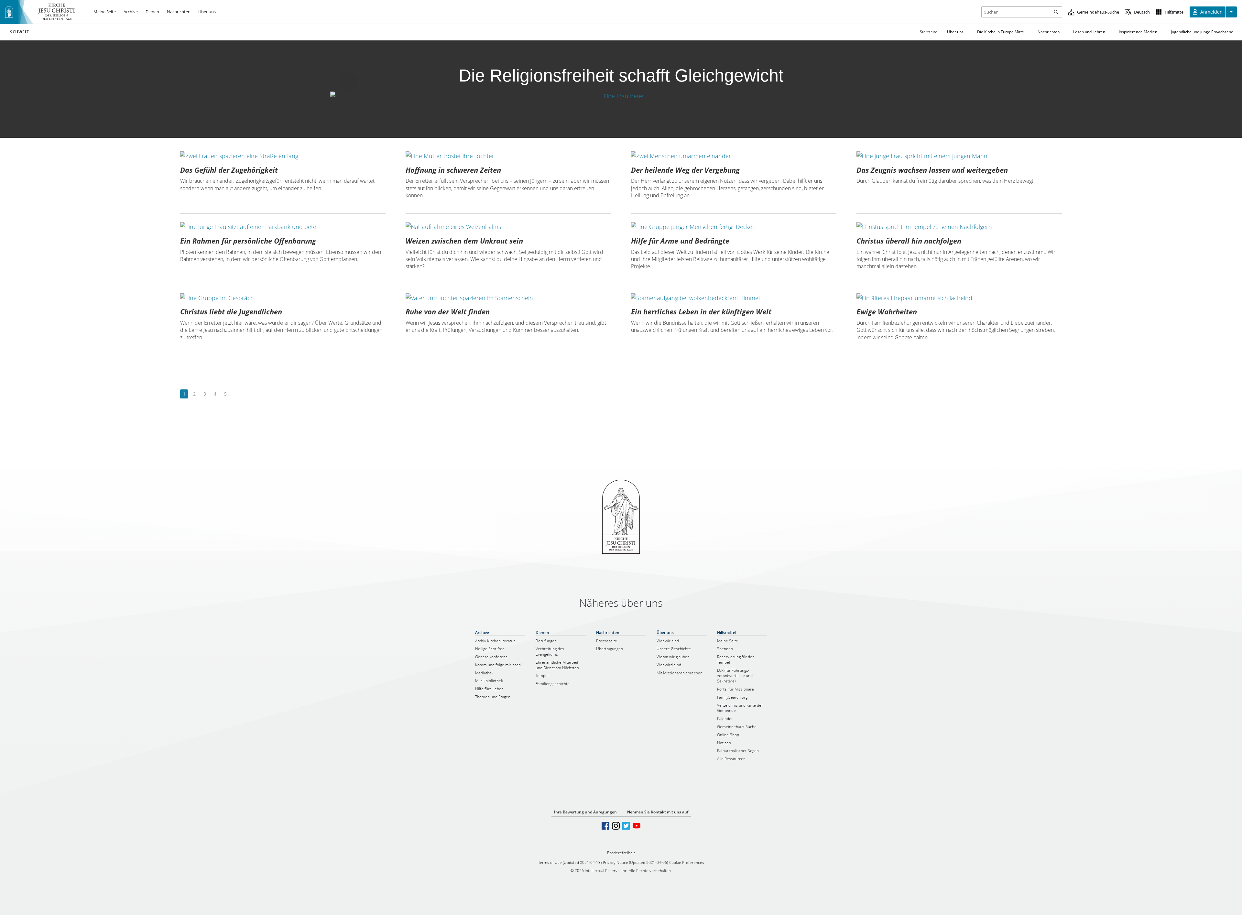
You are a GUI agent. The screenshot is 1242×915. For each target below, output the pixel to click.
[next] (235, 394)
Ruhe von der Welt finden (448, 311)
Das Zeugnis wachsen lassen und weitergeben (932, 170)
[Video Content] (620, 96)
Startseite (928, 32)
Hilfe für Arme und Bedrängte (680, 240)
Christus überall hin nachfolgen (908, 240)
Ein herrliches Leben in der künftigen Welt (701, 311)
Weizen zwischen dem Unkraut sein (464, 240)
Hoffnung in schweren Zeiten (453, 170)
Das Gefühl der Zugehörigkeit (229, 170)
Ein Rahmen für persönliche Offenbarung (248, 240)
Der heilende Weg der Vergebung (685, 170)
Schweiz (19, 32)
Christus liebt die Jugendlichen (231, 311)
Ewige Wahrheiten (886, 311)
